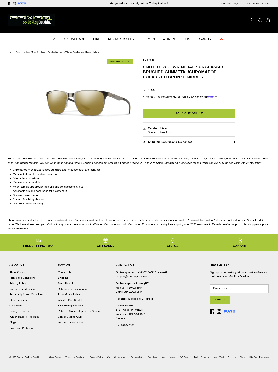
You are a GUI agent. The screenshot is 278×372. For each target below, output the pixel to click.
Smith (150, 59)
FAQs (235, 3)
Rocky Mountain (236, 219)
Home (10, 52)
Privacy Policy (17, 283)
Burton (209, 219)
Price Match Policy (69, 294)
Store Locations (18, 300)
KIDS (186, 39)
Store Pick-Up (66, 283)
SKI (54, 39)
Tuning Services (19, 311)
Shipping (63, 277)
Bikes (77, 219)
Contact (265, 3)
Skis (49, 219)
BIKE (96, 39)
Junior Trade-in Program (24, 316)
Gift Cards (245, 3)
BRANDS (204, 39)
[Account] (251, 20)
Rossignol (193, 219)
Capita (181, 219)
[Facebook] (9, 3)
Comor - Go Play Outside (28, 357)
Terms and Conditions (22, 277)
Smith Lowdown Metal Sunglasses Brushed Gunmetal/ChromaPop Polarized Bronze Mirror (57, 52)
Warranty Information (70, 322)
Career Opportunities (22, 288)
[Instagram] (14, 3)
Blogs (12, 322)
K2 (201, 219)
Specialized (254, 219)
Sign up (220, 299)
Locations (225, 3)
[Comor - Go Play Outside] (31, 20)
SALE (223, 39)
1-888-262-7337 (146, 272)
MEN (151, 39)
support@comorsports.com (132, 276)
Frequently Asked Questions (26, 294)
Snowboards (60, 219)
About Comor (17, 272)
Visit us (51, 224)
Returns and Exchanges (72, 288)
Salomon (219, 219)
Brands (256, 3)
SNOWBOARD (74, 39)
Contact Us (64, 272)
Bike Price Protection (21, 327)
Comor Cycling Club (70, 316)
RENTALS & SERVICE (124, 39)
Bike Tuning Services (70, 305)
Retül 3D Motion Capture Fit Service (79, 311)
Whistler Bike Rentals (70, 300)
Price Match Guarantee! (147, 5)
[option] (89, 104)
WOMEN (168, 39)
